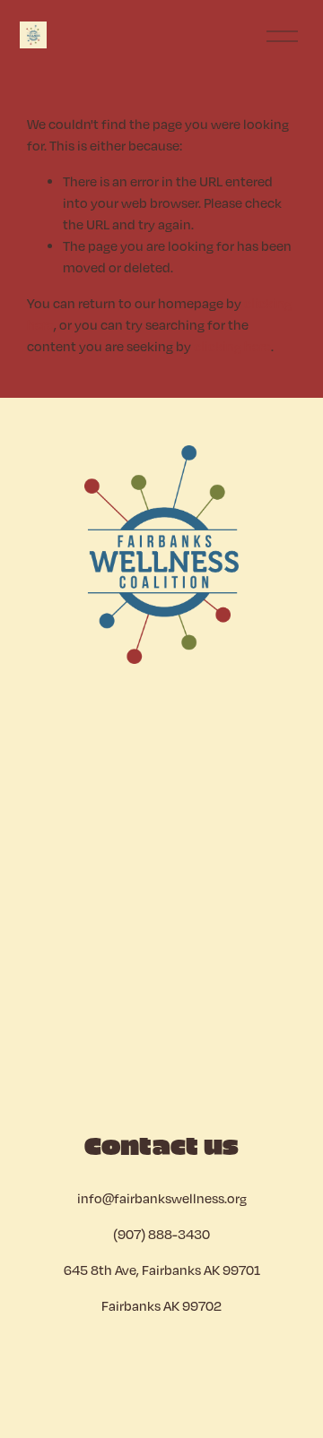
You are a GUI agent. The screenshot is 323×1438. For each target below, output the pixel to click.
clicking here (232, 346)
